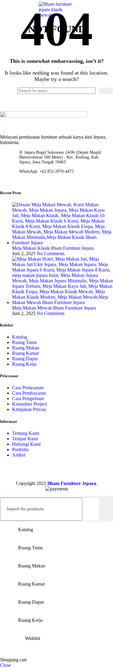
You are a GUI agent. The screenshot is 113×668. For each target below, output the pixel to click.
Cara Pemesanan (28, 387)
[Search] (101, 10)
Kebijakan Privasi (29, 409)
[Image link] (43, 115)
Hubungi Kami (26, 444)
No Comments (50, 253)
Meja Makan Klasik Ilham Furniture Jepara (53, 248)
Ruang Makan (25, 347)
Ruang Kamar (25, 353)
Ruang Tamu (24, 342)
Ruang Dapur (25, 358)
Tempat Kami (25, 438)
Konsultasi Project (29, 403)
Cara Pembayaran (29, 393)
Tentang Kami (25, 433)
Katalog (19, 336)
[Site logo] (57, 15)
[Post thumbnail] (62, 242)
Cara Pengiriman (28, 398)
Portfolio (20, 449)
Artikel (18, 455)
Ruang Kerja (24, 364)
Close (5, 665)
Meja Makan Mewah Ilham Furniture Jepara (54, 307)
